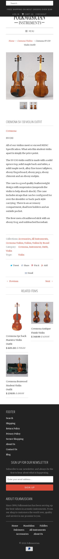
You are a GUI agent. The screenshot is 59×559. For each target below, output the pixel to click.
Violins (27, 243)
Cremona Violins (14, 243)
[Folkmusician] (29, 19)
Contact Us (11, 449)
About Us (10, 444)
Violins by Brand (40, 243)
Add (46, 265)
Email (30, 273)
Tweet (16, 265)
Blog (8, 454)
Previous (13, 281)
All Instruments (40, 239)
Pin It (36, 265)
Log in (15, 14)
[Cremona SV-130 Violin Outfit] (29, 76)
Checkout (41, 14)
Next (48, 281)
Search (9, 418)
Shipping (10, 423)
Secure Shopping (15, 439)
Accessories (24, 239)
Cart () (29, 14)
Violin (9, 251)
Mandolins (28, 525)
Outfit (45, 247)
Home (15, 525)
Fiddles (44, 525)
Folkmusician (33, 543)
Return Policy (13, 428)
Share (26, 265)
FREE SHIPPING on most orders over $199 (29, 9)
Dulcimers (19, 530)
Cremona (11, 131)
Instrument (35, 247)
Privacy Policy (13, 433)
